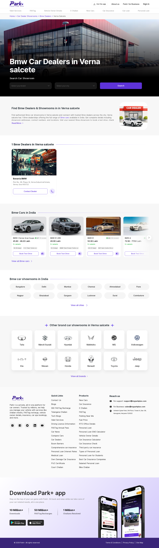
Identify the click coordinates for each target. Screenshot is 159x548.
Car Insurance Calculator (90, 439)
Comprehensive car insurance (64, 447)
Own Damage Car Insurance (63, 459)
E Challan (83, 408)
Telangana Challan (59, 412)
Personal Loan (85, 428)
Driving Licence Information (63, 424)
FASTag (82, 412)
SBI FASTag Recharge (61, 408)
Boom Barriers (57, 443)
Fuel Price (83, 420)
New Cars (83, 400)
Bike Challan (84, 467)
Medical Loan (57, 455)
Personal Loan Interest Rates (64, 451)
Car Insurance (85, 404)
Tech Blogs (56, 416)
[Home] (17, 4)
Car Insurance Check (88, 443)
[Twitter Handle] (27, 425)
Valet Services (57, 420)
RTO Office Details (87, 424)
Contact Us (56, 400)
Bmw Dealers (45, 16)
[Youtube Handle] (42, 425)
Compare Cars (57, 436)
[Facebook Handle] (20, 425)
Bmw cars (64, 117)
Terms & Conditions (113, 543)
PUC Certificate (58, 463)
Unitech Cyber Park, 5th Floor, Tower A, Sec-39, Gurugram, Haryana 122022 (129, 412)
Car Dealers (56, 439)
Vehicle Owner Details (88, 436)
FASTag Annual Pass (60, 428)
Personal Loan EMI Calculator (92, 432)
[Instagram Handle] (12, 425)
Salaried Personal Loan (89, 463)
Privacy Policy (128, 543)
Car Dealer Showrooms (27, 16)
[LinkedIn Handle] (35, 425)
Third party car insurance (90, 447)
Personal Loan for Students (91, 455)
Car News (55, 432)
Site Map (139, 543)
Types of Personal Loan (89, 451)
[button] (29, 237)
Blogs (53, 404)
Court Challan (57, 467)
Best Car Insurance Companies (92, 459)
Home (12, 16)
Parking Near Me (86, 416)
